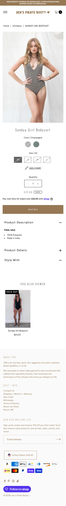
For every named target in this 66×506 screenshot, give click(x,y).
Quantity (33, 177)
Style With (12, 260)
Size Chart (8, 397)
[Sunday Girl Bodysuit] (17, 309)
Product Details (15, 250)
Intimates (17, 26)
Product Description (18, 222)
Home (6, 26)
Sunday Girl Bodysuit (18, 330)
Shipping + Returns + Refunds (17, 394)
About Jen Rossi (11, 406)
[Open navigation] (5, 12)
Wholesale (8, 400)
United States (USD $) (22, 455)
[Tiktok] (18, 481)
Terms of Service (11, 403)
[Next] (58, 77)
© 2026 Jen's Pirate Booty (16, 495)
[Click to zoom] (58, 37)
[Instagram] (13, 481)
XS (18, 159)
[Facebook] (5, 481)
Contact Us (8, 390)
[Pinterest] (9, 481)
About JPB (8, 409)
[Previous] (8, 77)
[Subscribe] (58, 439)
